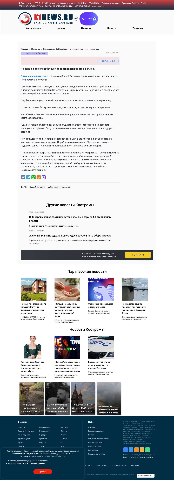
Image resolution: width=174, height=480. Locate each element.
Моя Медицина (48, 3)
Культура (64, 439)
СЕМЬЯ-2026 (94, 3)
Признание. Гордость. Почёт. (134, 3)
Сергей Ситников (37, 187)
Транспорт (137, 28)
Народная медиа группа (96, 454)
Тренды (41, 446)
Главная (24, 49)
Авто (62, 442)
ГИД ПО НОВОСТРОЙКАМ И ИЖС (58, 6)
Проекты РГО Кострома (26, 431)
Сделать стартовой (94, 446)
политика (66, 187)
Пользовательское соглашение (98, 439)
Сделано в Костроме (111, 3)
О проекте (91, 427)
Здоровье (64, 435)
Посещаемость (93, 450)
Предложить (26, 3)
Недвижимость (44, 427)
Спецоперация (33, 28)
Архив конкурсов (24, 439)
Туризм (21, 446)
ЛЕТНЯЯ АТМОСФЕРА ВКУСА (31, 6)
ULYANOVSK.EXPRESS (119, 465)
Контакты (91, 435)
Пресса (20, 442)
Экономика (64, 427)
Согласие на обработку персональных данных (139, 455)
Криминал (43, 439)
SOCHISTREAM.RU (102, 465)
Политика (64, 431)
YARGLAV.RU (135, 465)
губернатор (53, 187)
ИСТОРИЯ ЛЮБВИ (82, 6)
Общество (35, 49)
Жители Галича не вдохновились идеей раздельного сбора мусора (70, 235)
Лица (62, 446)
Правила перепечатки (95, 442)
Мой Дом (82, 3)
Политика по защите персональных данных (138, 457)
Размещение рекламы (96, 431)
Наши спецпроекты (24, 435)
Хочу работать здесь (67, 3)
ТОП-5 (37, 3)
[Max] (43, 177)
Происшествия (44, 431)
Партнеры (86, 28)
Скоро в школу (98, 6)
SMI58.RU (88, 465)
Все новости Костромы (36, 53)
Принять (42, 472)
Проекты (111, 28)
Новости (61, 28)
